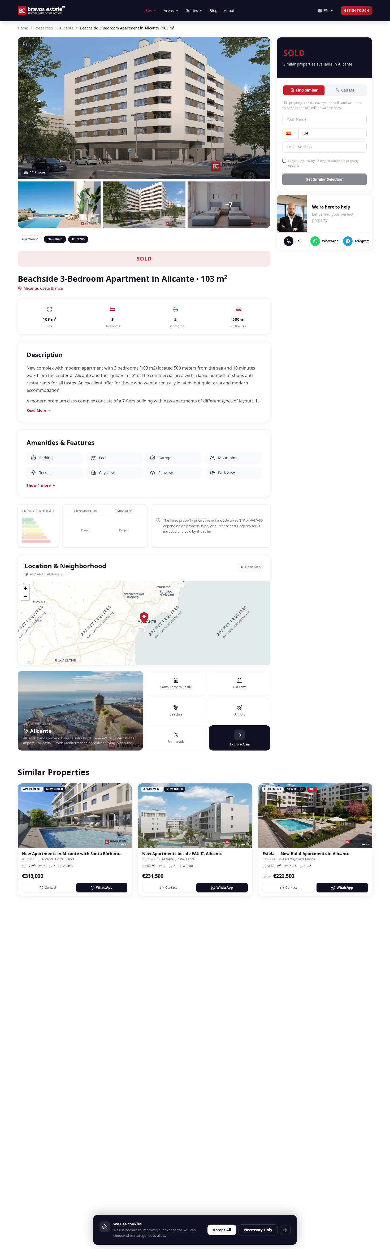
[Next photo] (125, 815)
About (229, 10)
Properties (43, 28)
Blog (214, 10)
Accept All (222, 1229)
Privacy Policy (314, 160)
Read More (36, 410)
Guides (191, 10)
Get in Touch (356, 10)
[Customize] (285, 1230)
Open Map (253, 567)
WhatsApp (104, 887)
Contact (50, 887)
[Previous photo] (23, 815)
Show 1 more (39, 485)
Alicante (66, 28)
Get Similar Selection (325, 179)
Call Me (347, 89)
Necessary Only (258, 1229)
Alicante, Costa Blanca (43, 288)
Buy (148, 10)
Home (23, 28)
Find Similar (307, 89)
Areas (169, 10)
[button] (144, 617)
